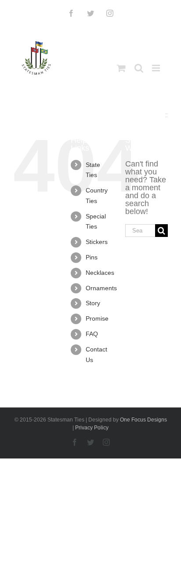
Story (93, 303)
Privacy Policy (92, 428)
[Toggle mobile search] (138, 68)
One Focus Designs (143, 420)
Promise (97, 318)
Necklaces (100, 272)
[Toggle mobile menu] (156, 68)
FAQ (92, 333)
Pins (92, 257)
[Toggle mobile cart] (121, 68)
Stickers (97, 241)
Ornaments (101, 288)
